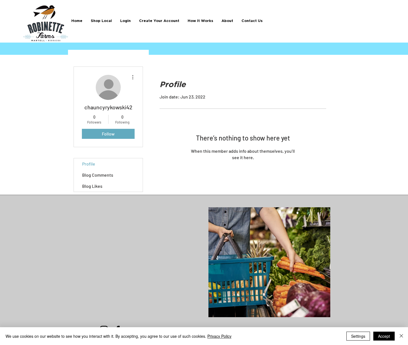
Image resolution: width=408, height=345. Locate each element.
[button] (200, 21)
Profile (88, 163)
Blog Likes (92, 186)
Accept (384, 336)
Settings (358, 336)
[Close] (401, 336)
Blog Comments (97, 175)
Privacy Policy (219, 336)
